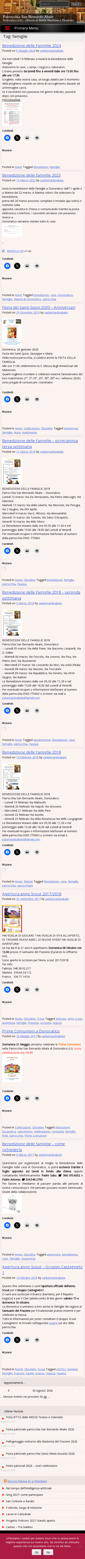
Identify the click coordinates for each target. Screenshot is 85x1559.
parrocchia (49, 299)
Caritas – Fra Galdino (19, 1527)
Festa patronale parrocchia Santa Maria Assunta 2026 (40, 1453)
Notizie (28, 881)
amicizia (61, 1019)
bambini (72, 1369)
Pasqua (22, 584)
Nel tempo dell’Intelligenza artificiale (29, 1488)
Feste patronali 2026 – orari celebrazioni (31, 1466)
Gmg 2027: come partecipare (24, 1495)
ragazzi (57, 1023)
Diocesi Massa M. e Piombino (27, 1481)
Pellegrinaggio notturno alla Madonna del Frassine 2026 (41, 1441)
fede (5, 1135)
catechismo (24, 1131)
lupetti (30, 1373)
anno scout (75, 1019)
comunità (58, 1131)
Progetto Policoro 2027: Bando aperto (30, 1520)
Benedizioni (40, 167)
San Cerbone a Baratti (20, 1501)
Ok (36, 1552)
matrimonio (29, 432)
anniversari (71, 428)
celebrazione (42, 1131)
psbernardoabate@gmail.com (21, 698)
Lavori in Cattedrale (18, 1514)
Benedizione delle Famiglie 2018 (31, 752)
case (53, 295)
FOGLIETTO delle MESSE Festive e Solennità (34, 1417)
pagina (53, 1323)
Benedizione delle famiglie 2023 (31, 175)
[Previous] (8, 1390)
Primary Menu (26, 28)
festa (17, 432)
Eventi (19, 1369)
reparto (61, 1373)
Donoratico (65, 295)
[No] (80, 1546)
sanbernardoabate (51, 50)
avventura (8, 1023)
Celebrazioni (31, 428)
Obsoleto (47, 428)
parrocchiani (25, 885)
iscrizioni (45, 1023)
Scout (40, 1019)
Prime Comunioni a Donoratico (31, 1031)
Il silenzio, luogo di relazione (24, 1507)
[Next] (76, 1390)
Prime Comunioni (36, 1135)
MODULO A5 (15, 251)
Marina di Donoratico (27, 299)
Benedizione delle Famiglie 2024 (31, 45)
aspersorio (53, 1254)
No (48, 1552)
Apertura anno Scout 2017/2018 (31, 893)
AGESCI (61, 1369)
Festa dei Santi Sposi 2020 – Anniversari (38, 307)
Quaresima (28, 1258)
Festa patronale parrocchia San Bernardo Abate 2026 (40, 1429)
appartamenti (42, 740)
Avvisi (18, 167)
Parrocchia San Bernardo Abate (28, 16)
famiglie (55, 167)
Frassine (33, 1023)
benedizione (41, 295)
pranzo (40, 1373)
